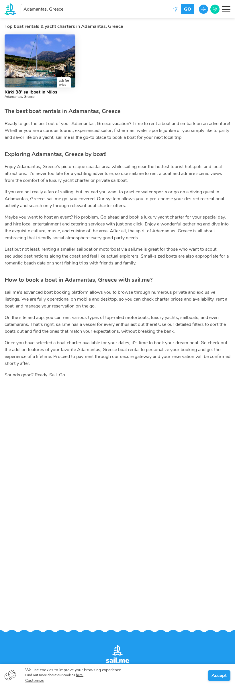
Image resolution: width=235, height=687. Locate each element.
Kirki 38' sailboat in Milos (31, 92)
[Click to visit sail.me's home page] (10, 9)
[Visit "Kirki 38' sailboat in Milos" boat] (40, 60)
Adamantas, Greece (19, 96)
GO (187, 9)
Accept (219, 675)
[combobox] (101, 9)
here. (79, 675)
